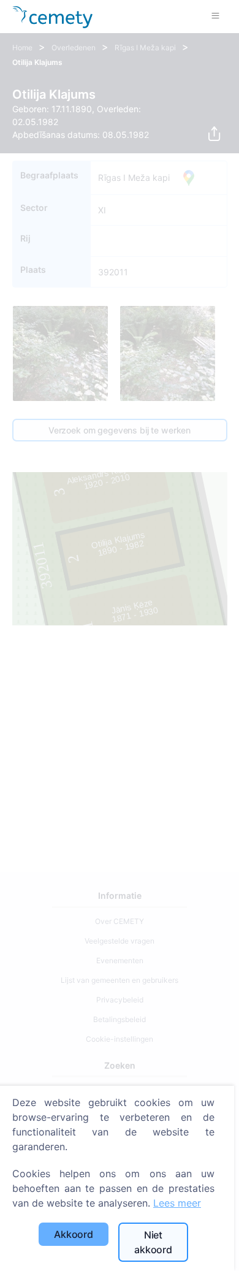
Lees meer (177, 1203)
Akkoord (73, 1234)
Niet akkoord (153, 1242)
